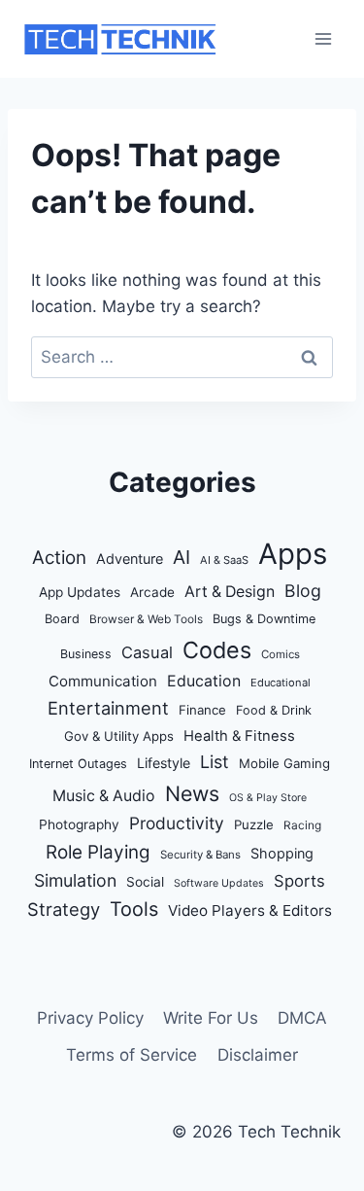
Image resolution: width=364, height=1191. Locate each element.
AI (181, 557)
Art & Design (229, 591)
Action (59, 557)
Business (86, 654)
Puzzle (254, 824)
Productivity (176, 823)
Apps (292, 554)
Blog (302, 590)
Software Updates (219, 883)
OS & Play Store (268, 797)
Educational (280, 682)
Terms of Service (131, 1055)
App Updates (79, 592)
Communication (103, 681)
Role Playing (98, 852)
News (192, 793)
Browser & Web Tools (146, 619)
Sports (299, 881)
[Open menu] (323, 38)
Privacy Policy (90, 1018)
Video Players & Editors (250, 910)
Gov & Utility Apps (119, 736)
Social (145, 882)
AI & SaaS (224, 560)
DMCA (302, 1018)
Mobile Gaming (284, 763)
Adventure (129, 558)
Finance (202, 710)
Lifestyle (163, 762)
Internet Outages (78, 763)
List (214, 762)
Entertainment (108, 707)
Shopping (282, 853)
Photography (79, 824)
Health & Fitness (239, 736)
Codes (216, 650)
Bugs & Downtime (264, 619)
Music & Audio (103, 796)
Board (62, 619)
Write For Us (210, 1018)
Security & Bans (200, 854)
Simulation (75, 880)
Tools (134, 909)
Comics (280, 654)
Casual (147, 652)
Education (204, 681)
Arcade (152, 592)
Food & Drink (274, 710)
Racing (302, 825)
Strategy (63, 909)
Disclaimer (257, 1055)
